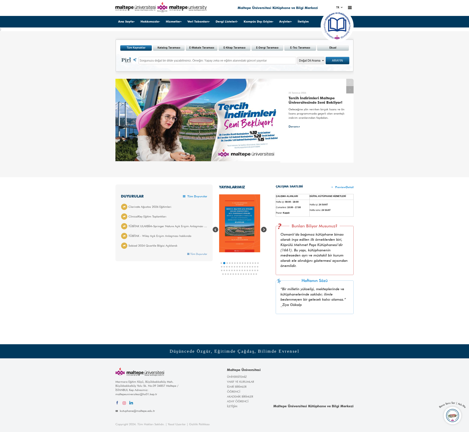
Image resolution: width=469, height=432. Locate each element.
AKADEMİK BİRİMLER (240, 396)
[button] (221, 263)
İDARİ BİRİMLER (237, 386)
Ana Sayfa (126, 21)
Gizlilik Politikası (199, 424)
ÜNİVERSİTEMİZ (237, 377)
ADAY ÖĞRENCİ (237, 401)
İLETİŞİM (232, 406)
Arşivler (285, 21)
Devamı (293, 126)
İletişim (303, 21)
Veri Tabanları (198, 21)
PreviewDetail (344, 187)
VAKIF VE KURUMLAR (240, 381)
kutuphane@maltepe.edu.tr (137, 411)
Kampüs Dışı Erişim (258, 21)
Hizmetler (173, 21)
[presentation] (215, 229)
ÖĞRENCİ (233, 391)
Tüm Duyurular (197, 196)
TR (338, 7)
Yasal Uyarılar (177, 424)
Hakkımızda (150, 21)
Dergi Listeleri (226, 21)
